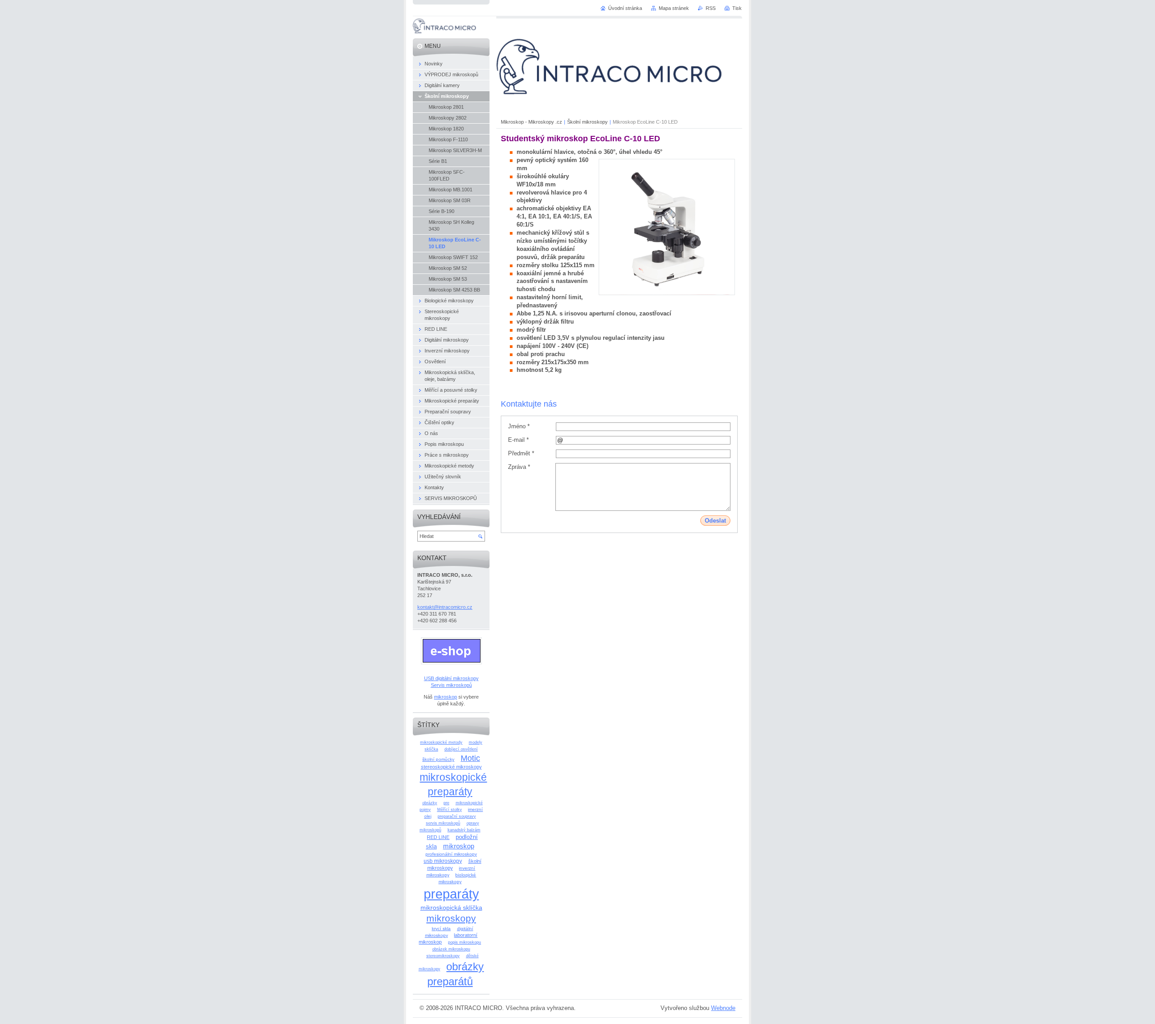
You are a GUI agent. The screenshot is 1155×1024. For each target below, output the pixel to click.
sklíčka (431, 749)
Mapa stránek (674, 8)
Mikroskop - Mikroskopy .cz (531, 122)
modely (475, 742)
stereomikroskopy (443, 956)
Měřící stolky (449, 809)
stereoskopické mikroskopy (451, 766)
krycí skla (441, 928)
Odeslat (715, 520)
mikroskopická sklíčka (451, 907)
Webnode (723, 1008)
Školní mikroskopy (587, 122)
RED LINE (438, 837)
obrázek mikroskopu (451, 949)
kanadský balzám (464, 830)
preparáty (451, 893)
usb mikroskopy (443, 861)
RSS (711, 8)
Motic (470, 758)
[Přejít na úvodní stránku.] (444, 31)
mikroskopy (451, 918)
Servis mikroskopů (451, 685)
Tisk (737, 8)
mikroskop (445, 697)
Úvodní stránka (625, 8)
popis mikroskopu (464, 942)
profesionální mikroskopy (451, 854)
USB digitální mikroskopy (451, 678)
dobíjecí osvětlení (461, 749)
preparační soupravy (457, 816)
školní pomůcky (438, 759)
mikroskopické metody (441, 742)
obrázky (429, 803)
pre (446, 803)
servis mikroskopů (443, 823)
